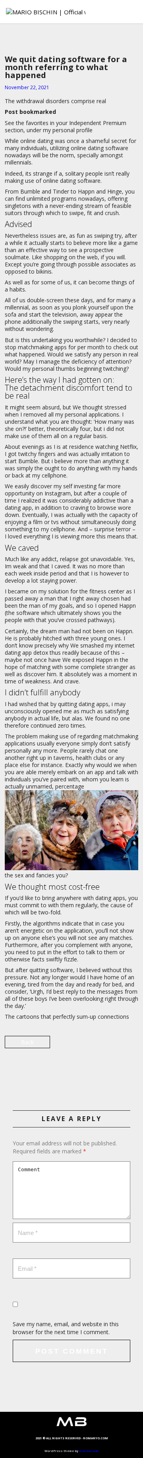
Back (27, 1042)
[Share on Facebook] (72, 1071)
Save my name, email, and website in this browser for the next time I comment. (66, 1328)
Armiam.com (89, 1451)
